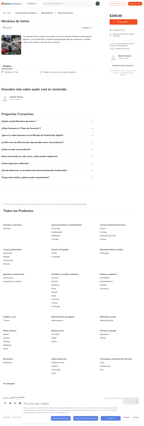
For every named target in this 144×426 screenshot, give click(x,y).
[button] (45, 121)
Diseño (54, 253)
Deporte (54, 366)
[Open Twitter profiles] (10, 403)
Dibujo (53, 338)
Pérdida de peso (57, 362)
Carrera (102, 228)
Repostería (7, 253)
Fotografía (55, 257)
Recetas (6, 264)
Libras (53, 296)
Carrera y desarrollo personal (112, 225)
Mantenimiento (57, 320)
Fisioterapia (56, 370)
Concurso (54, 278)
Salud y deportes (58, 359)
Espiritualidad (56, 232)
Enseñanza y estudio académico (65, 274)
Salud (53, 373)
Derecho (54, 281)
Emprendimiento (106, 281)
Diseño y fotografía (59, 249)
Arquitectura (8, 278)
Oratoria (103, 239)
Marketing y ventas (108, 317)
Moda (5, 348)
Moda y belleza (9, 331)
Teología (54, 239)
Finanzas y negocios (108, 274)
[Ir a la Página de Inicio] (12, 3)
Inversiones (104, 288)
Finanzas (103, 285)
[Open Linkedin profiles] (15, 403)
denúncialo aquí (80, 204)
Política (54, 303)
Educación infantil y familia (111, 249)
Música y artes (57, 331)
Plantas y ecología (108, 331)
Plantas (103, 338)
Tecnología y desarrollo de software (116, 359)
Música (54, 341)
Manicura (6, 341)
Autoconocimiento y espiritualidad (66, 225)
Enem (53, 288)
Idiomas (54, 292)
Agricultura (104, 334)
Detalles (7, 66)
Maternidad (104, 253)
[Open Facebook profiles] (5, 403)
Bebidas (6, 257)
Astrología (55, 228)
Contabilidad (105, 278)
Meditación (55, 235)
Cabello (6, 334)
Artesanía (55, 334)
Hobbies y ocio (9, 317)
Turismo (6, 320)
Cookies (136, 417)
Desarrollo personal (108, 235)
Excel (102, 362)
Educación (55, 285)
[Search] (98, 4)
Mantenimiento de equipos (63, 317)
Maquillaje (7, 345)
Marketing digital (106, 320)
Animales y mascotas (12, 225)
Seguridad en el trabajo (12, 281)
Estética (6, 338)
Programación (105, 366)
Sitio (101, 370)
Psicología (55, 306)
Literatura (55, 299)
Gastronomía (8, 260)
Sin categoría (9, 383)
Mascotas (7, 228)
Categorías (31, 3)
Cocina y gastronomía (12, 249)
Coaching (103, 232)
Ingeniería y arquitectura (13, 274)
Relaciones (8, 359)
